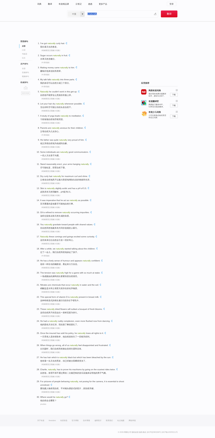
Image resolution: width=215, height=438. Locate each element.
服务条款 (142, 432)
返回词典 (25, 93)
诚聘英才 (98, 420)
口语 (23, 50)
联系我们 (109, 420)
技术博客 (86, 420)
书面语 (24, 54)
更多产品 (103, 4)
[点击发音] (66, 43)
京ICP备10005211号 (169, 432)
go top (25, 87)
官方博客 (75, 420)
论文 (23, 58)
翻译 (50, 4)
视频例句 (25, 76)
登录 (172, 4)
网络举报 (132, 420)
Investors (52, 420)
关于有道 (40, 420)
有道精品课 (64, 4)
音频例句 (25, 72)
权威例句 (24, 82)
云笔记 (78, 4)
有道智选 (63, 420)
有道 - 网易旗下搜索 (49, 14)
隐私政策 (135, 432)
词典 (39, 4)
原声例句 (24, 64)
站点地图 (120, 420)
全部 (23, 69)
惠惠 (90, 4)
